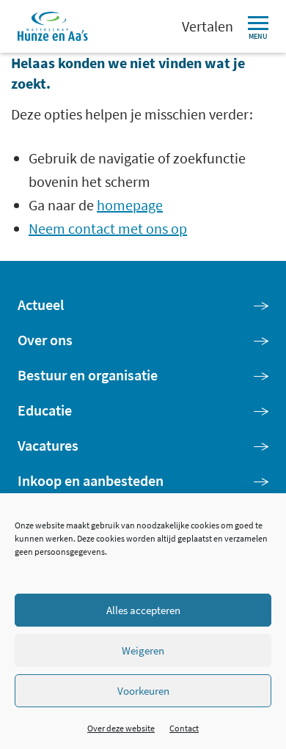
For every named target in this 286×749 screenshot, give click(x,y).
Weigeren (143, 650)
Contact (184, 728)
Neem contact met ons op (108, 228)
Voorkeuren (143, 691)
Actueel (41, 304)
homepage (130, 205)
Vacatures (48, 445)
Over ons (45, 340)
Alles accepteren (143, 610)
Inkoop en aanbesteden (91, 480)
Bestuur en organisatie (88, 375)
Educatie (45, 410)
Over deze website (121, 728)
